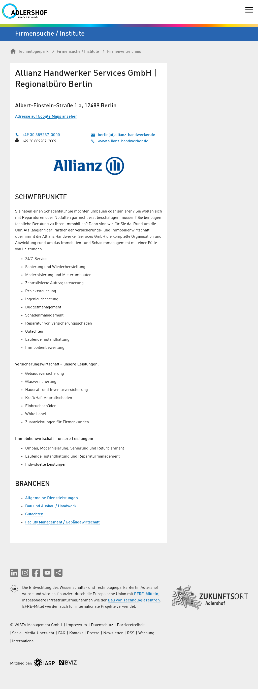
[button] (14, 572)
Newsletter (113, 633)
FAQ (61, 633)
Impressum (76, 625)
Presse (93, 633)
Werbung (146, 633)
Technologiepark (33, 52)
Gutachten (34, 514)
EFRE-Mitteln (146, 594)
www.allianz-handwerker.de (122, 141)
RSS (130, 633)
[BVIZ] (68, 663)
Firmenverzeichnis (124, 52)
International (23, 641)
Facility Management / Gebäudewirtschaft (62, 522)
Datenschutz (102, 625)
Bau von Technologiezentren (134, 600)
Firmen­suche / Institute (78, 52)
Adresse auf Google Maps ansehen (46, 117)
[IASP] (44, 663)
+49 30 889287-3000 (40, 135)
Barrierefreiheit (131, 625)
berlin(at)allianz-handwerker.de (126, 135)
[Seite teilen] (58, 572)
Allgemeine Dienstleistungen (51, 498)
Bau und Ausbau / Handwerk (51, 506)
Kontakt (76, 633)
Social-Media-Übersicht (33, 633)
